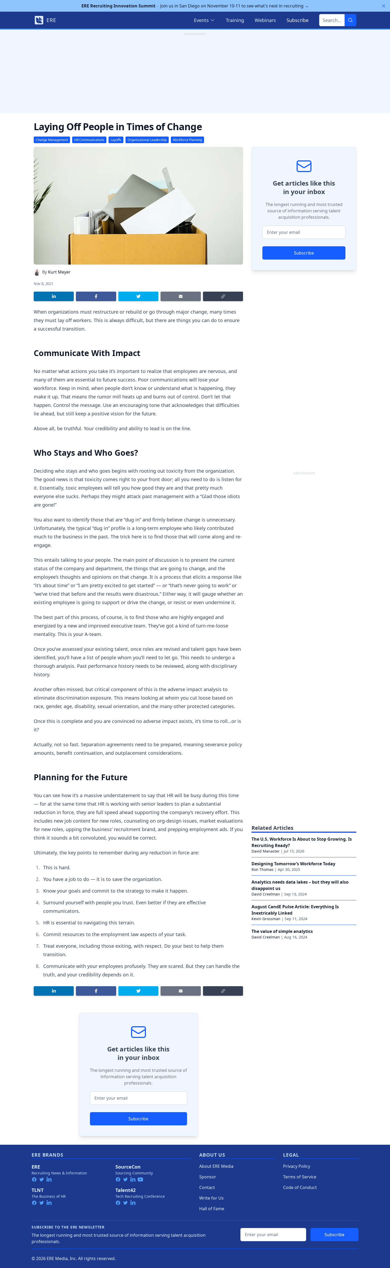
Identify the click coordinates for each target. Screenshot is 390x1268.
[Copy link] (223, 296)
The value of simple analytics (282, 931)
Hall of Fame (211, 1209)
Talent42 (125, 1190)
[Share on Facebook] (96, 296)
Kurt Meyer (59, 272)
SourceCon (128, 1167)
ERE (36, 1167)
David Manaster (266, 851)
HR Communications (89, 140)
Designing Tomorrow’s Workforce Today (293, 864)
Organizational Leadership (147, 140)
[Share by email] (181, 296)
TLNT (38, 1190)
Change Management (52, 140)
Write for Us (211, 1198)
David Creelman (266, 894)
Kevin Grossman (266, 918)
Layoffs (116, 140)
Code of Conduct (300, 1187)
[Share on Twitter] (138, 296)
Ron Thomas (263, 869)
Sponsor (207, 1177)
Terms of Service (299, 1177)
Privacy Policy (296, 1166)
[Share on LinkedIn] (54, 296)
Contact (207, 1187)
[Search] (350, 20)
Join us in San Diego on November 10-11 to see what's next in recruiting (195, 6)
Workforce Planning (187, 140)
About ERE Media (216, 1166)
